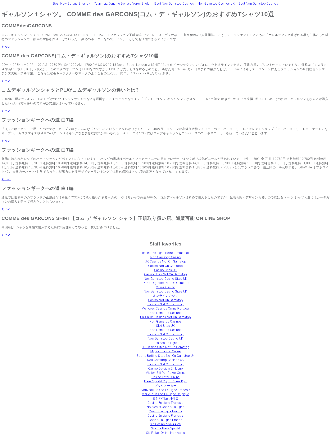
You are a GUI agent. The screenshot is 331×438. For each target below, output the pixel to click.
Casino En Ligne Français (165, 415)
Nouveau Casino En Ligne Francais (165, 390)
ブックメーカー (165, 386)
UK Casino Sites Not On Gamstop (165, 347)
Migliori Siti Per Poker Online (166, 373)
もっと (6, 46)
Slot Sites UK (165, 325)
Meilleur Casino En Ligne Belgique (165, 394)
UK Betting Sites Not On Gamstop (165, 283)
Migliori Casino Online (165, 351)
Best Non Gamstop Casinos (174, 3)
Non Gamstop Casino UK (165, 338)
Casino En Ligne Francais (165, 403)
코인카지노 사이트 (165, 398)
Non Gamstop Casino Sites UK (165, 278)
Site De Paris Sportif (165, 428)
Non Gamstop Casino (165, 257)
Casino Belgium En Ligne (165, 368)
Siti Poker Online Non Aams (165, 433)
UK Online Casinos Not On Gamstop (165, 317)
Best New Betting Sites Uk (71, 3)
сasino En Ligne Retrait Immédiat (165, 253)
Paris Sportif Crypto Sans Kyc (165, 381)
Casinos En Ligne (165, 343)
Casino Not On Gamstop (165, 266)
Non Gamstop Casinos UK (216, 3)
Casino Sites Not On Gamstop (165, 274)
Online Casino (165, 287)
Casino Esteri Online (166, 377)
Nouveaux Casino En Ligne (165, 407)
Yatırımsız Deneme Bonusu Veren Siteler (122, 3)
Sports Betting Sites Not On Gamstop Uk (165, 356)
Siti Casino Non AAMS (165, 424)
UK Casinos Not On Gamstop (165, 261)
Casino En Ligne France (165, 411)
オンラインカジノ (165, 295)
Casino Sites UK (165, 270)
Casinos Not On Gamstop (165, 304)
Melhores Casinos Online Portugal (165, 308)
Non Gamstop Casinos (165, 313)
